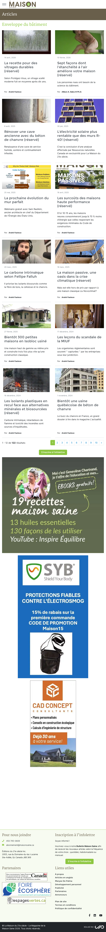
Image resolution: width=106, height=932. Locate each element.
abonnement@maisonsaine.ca (20, 845)
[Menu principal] (4, 4)
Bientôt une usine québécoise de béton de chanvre (77, 405)
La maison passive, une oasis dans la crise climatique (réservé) (76, 276)
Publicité (59, 888)
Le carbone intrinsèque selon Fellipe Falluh (23, 274)
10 (96, 442)
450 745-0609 (13, 841)
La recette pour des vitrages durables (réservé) (20, 67)
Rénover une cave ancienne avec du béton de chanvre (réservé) (24, 136)
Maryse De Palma (63, 881)
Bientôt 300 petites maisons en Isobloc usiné (25, 339)
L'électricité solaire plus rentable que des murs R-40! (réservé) (78, 136)
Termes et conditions (65, 905)
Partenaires (60, 891)
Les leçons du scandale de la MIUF (79, 339)
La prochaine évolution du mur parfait (26, 200)
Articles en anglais (64, 877)
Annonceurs (61, 894)
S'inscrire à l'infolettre (53, 452)
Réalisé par (88, 927)
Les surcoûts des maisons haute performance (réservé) (78, 202)
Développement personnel (68, 884)
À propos (59, 874)
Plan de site (61, 901)
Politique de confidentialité (68, 908)
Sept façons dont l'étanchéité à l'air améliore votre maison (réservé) (76, 69)
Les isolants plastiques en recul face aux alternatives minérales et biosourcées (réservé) (26, 407)
